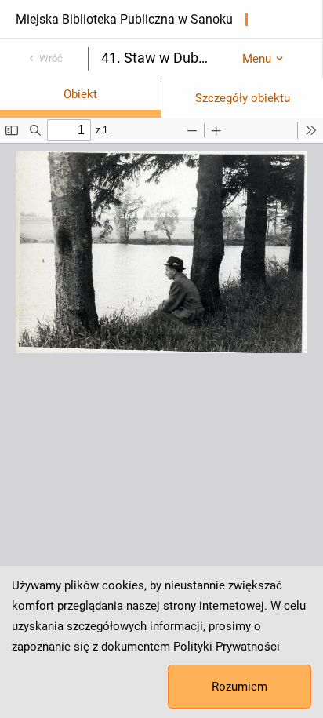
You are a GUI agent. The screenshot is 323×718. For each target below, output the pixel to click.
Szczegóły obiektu (242, 98)
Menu (256, 59)
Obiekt (80, 94)
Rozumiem (239, 687)
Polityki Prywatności (226, 647)
